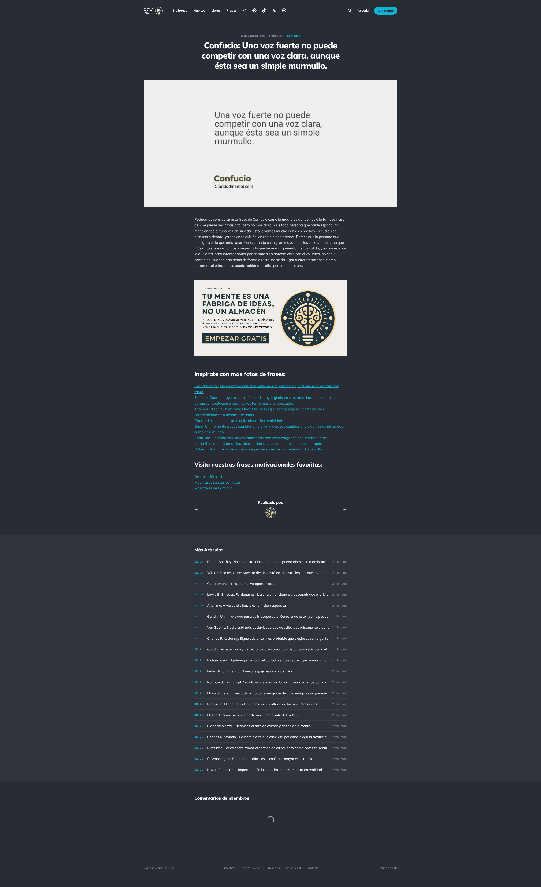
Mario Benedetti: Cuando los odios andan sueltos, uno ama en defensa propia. (258, 443)
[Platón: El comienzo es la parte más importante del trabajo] (270, 715)
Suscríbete (386, 11)
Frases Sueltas (251, 867)
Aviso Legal (293, 867)
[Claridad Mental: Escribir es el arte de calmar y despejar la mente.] (270, 726)
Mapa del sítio (388, 867)
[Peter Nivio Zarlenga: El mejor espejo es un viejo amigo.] (270, 671)
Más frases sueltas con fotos (217, 482)
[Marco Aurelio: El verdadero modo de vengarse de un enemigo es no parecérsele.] (270, 693)
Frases (232, 10)
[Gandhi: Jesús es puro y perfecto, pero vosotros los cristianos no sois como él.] (270, 649)
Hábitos (199, 10)
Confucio (294, 35)
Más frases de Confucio (213, 488)
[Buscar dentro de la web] (350, 10)
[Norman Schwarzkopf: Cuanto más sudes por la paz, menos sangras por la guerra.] (270, 682)
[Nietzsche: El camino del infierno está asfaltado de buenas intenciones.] (270, 704)
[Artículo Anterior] (197, 509)
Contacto (312, 867)
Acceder (364, 10)
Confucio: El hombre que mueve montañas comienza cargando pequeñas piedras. (260, 437)
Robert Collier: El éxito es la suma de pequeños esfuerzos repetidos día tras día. (258, 449)
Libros (216, 10)
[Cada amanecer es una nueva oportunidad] (270, 583)
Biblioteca (179, 10)
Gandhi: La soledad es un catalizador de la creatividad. (238, 420)
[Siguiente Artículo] (343, 509)
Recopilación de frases (212, 476)
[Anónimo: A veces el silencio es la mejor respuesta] (270, 605)
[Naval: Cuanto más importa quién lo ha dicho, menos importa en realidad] (270, 769)
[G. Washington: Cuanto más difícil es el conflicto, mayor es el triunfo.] (270, 758)
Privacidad (273, 867)
